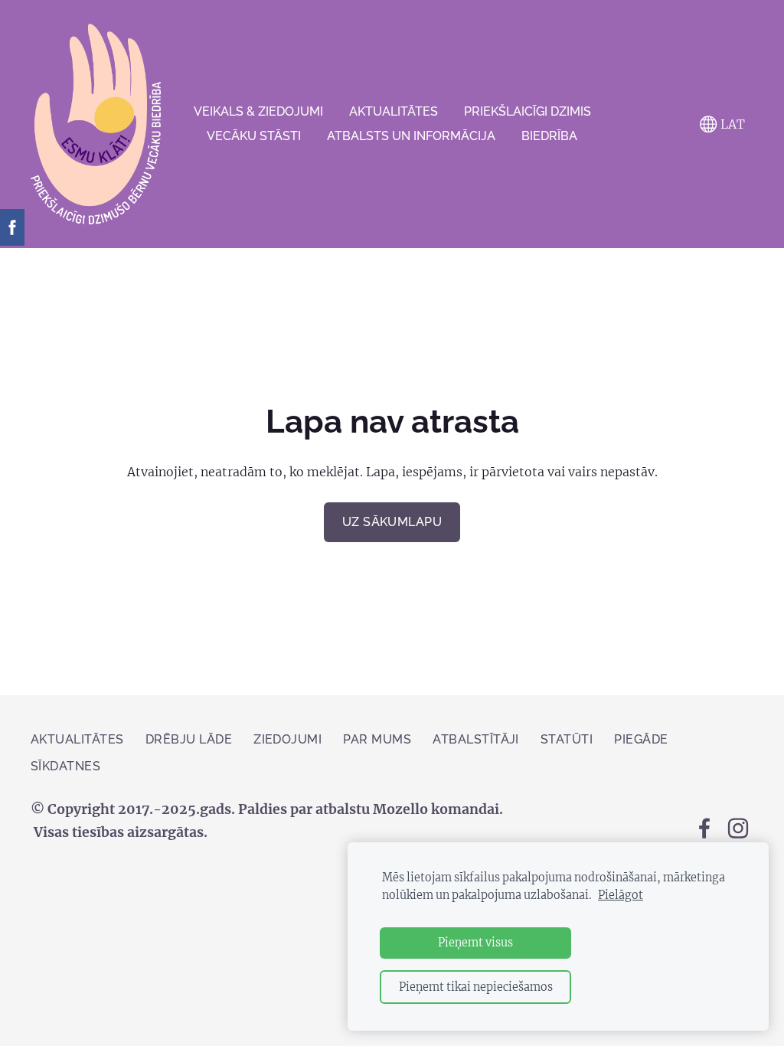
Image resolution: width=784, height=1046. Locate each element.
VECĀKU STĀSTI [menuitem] (254, 136)
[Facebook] (704, 828)
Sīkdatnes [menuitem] (65, 766)
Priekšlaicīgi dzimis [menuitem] (527, 111)
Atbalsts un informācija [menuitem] (411, 136)
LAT (731, 124)
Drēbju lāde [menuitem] (188, 739)
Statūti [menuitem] (567, 739)
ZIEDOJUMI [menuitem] (287, 739)
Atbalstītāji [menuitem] (476, 739)
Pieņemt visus (475, 943)
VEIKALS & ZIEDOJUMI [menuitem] (258, 111)
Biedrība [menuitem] (549, 136)
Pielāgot (620, 895)
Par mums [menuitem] (377, 739)
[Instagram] (738, 828)
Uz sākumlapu (392, 522)
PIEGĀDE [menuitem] (641, 739)
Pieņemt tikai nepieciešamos (476, 987)
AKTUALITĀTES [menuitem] (393, 111)
